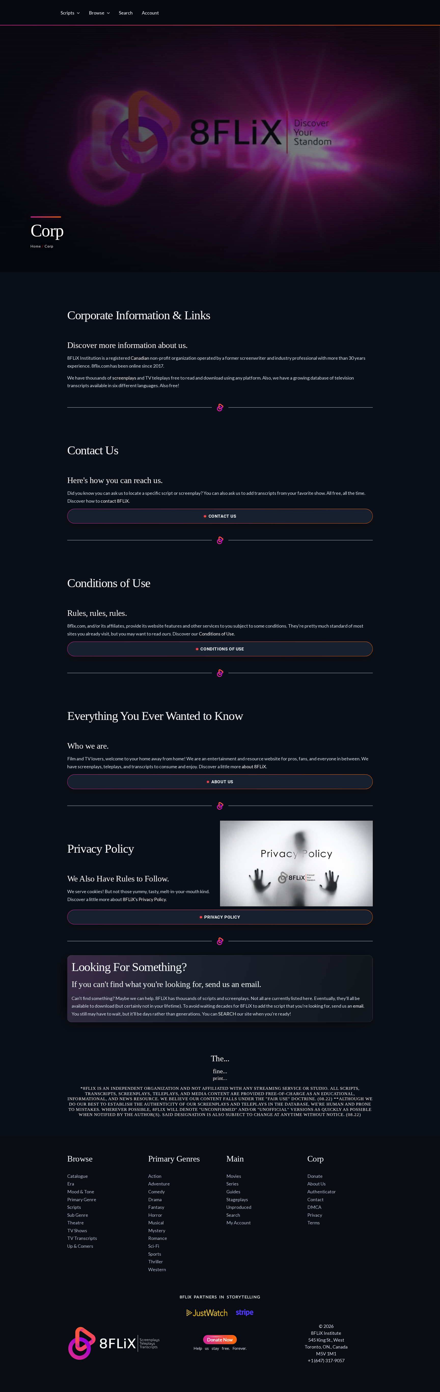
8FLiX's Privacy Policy (144, 899)
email (358, 1006)
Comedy (156, 1191)
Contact (315, 1199)
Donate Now (220, 1339)
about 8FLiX (254, 766)
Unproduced (238, 1207)
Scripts (74, 1207)
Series (232, 1183)
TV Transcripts (82, 1238)
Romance (157, 1238)
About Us (316, 1183)
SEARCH (227, 1014)
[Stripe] (244, 1313)
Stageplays (237, 1199)
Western (157, 1269)
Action (154, 1176)
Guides (233, 1191)
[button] (77, 13)
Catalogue (77, 1176)
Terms (313, 1222)
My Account (238, 1222)
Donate (315, 1176)
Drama (155, 1199)
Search (233, 1215)
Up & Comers (80, 1246)
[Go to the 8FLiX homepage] (30, 12)
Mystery (156, 1230)
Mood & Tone (80, 1191)
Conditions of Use (216, 633)
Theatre (75, 1222)
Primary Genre (81, 1199)
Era (70, 1183)
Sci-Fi (153, 1246)
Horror (155, 1215)
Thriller (155, 1261)
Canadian (140, 358)
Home (36, 246)
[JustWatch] (207, 1313)
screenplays (124, 378)
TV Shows (77, 1230)
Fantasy (156, 1207)
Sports (154, 1254)
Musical (156, 1222)
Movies (233, 1176)
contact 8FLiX (115, 501)
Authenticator (321, 1191)
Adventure (159, 1183)
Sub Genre (77, 1215)
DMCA (314, 1207)
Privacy (314, 1215)
